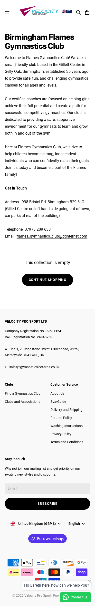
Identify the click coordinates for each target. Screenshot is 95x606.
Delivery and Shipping (66, 410)
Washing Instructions (66, 426)
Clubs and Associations (22, 402)
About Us (57, 393)
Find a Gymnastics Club (22, 393)
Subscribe (47, 503)
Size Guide (58, 402)
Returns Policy (61, 418)
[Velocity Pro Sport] (47, 11)
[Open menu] (7, 12)
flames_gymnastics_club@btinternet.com (52, 236)
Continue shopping (47, 280)
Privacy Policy (60, 434)
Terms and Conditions (66, 442)
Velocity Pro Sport (37, 595)
